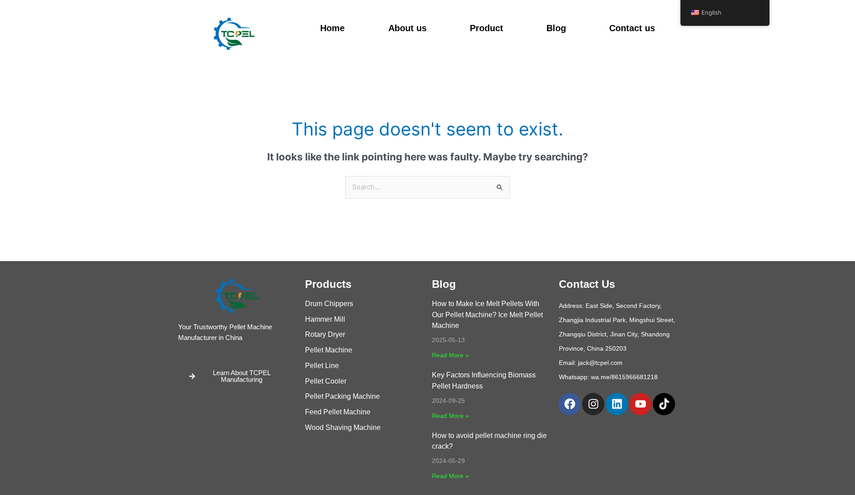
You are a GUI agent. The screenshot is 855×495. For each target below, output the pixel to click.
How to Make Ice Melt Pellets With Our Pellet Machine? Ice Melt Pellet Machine (487, 315)
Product (486, 28)
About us (407, 28)
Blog (556, 28)
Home (332, 28)
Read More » (450, 355)
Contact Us (587, 284)
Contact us (632, 28)
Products (328, 284)
